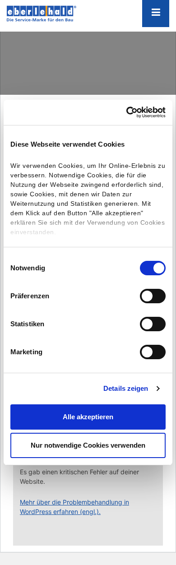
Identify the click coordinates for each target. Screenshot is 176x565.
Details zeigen (125, 388)
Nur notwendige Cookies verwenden (88, 445)
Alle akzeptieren (88, 417)
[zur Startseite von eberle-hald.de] (52, 13)
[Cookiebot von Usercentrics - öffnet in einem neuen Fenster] (127, 112)
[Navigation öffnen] (155, 13)
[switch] (153, 296)
